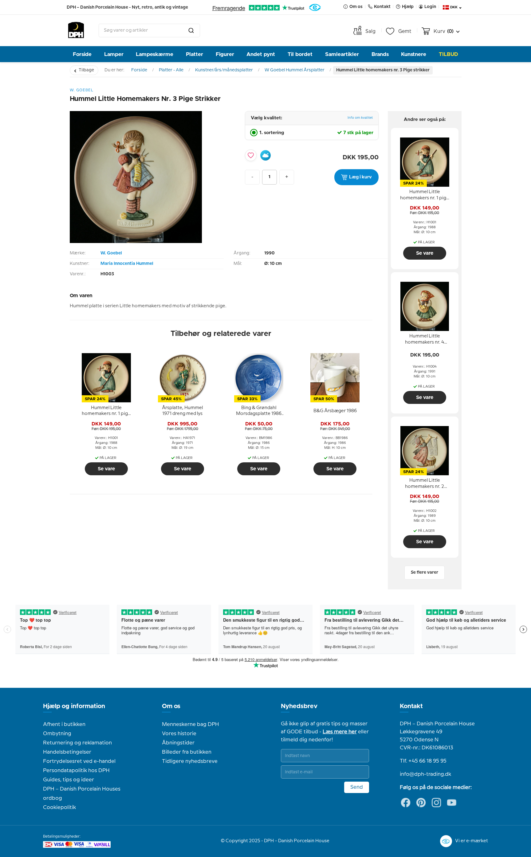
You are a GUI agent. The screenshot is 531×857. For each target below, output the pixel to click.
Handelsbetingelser (67, 752)
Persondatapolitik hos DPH (76, 770)
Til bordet (300, 54)
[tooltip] (106, 411)
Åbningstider (178, 742)
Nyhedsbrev (299, 706)
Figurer (225, 54)
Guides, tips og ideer (68, 779)
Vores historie (179, 733)
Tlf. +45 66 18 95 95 (423, 761)
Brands (380, 54)
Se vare (106, 468)
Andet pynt (260, 54)
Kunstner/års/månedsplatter (224, 70)
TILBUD (448, 54)
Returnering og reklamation (77, 742)
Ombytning (57, 733)
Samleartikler (342, 54)
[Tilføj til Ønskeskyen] (265, 155)
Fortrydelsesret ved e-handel (79, 761)
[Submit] (191, 30)
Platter (194, 54)
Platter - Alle (171, 70)
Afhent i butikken (64, 724)
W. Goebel (111, 253)
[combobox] (149, 30)
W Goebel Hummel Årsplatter (294, 70)
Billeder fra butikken (186, 752)
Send (356, 787)
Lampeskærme (154, 54)
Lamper (114, 54)
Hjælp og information (74, 706)
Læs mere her (340, 731)
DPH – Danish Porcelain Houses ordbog (81, 794)
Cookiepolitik (59, 807)
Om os (171, 706)
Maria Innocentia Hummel (126, 263)
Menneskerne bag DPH (190, 724)
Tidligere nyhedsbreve (190, 761)
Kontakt (411, 706)
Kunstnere (413, 54)
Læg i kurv (360, 177)
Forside (82, 54)
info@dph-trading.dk (425, 774)
